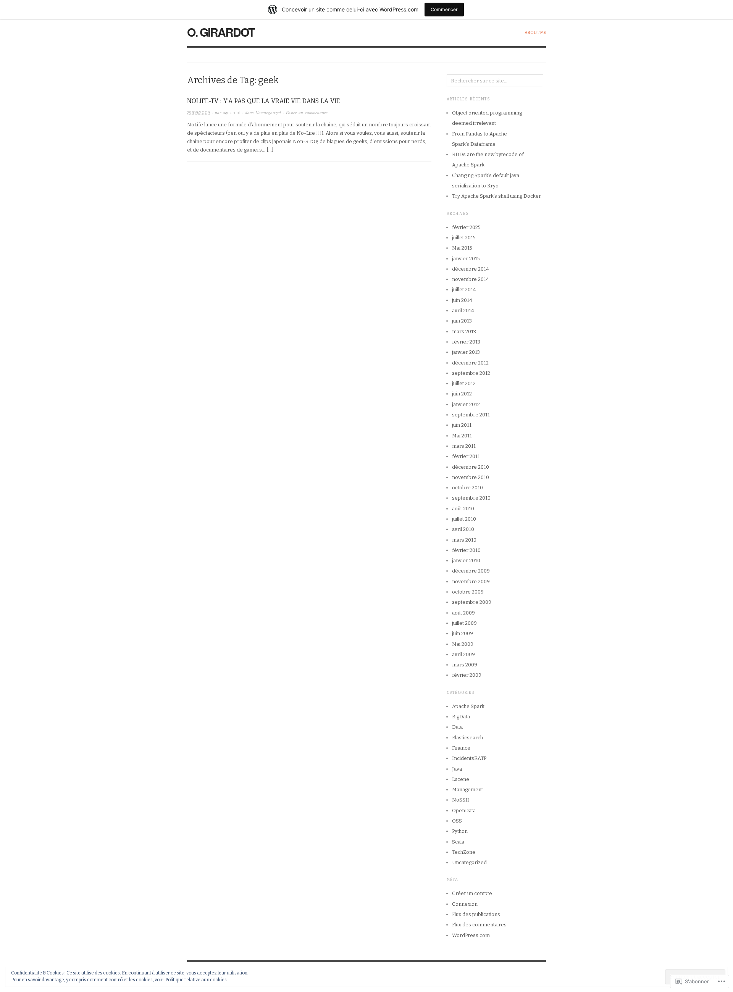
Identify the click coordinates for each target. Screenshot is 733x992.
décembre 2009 (471, 571)
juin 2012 (462, 394)
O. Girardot (220, 32)
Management (467, 789)
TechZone (463, 852)
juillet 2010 (464, 519)
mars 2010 (464, 540)
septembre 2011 (471, 415)
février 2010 (466, 550)
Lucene (460, 779)
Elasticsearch (467, 737)
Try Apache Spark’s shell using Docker (496, 196)
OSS (457, 821)
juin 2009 (462, 633)
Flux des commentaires (479, 924)
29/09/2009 (198, 112)
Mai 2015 (462, 248)
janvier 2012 (466, 404)
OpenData (464, 810)
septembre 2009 (471, 602)
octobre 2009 (468, 592)
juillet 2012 (464, 383)
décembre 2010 (470, 467)
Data (457, 727)
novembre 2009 (471, 581)
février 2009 (466, 675)
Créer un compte (472, 893)
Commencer (444, 9)
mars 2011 (464, 446)
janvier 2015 (466, 258)
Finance (461, 748)
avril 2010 (463, 529)
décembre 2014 (470, 269)
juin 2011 (461, 425)
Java (457, 769)
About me (535, 32)
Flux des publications (476, 914)
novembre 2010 (470, 477)
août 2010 (463, 508)
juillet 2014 (464, 289)
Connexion (465, 904)
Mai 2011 (462, 436)
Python (460, 831)
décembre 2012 (470, 363)
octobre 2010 (467, 487)
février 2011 (466, 456)
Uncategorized (268, 112)
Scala (458, 842)
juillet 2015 (464, 237)
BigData (461, 716)
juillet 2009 (464, 623)
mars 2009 (464, 665)
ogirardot (231, 112)
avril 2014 (463, 310)
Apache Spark (468, 706)
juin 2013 (462, 321)
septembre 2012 (471, 373)
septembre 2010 (471, 498)
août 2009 (463, 613)
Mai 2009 (462, 644)
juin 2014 (462, 300)
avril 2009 (463, 654)
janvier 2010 (466, 560)
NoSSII (460, 800)
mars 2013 (464, 331)
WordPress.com (471, 935)
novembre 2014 (470, 279)
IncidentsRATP (469, 758)
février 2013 (466, 342)
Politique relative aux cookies (196, 979)
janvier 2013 (466, 352)
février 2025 (466, 227)
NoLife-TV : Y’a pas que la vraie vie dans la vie (263, 101)
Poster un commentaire (307, 112)
